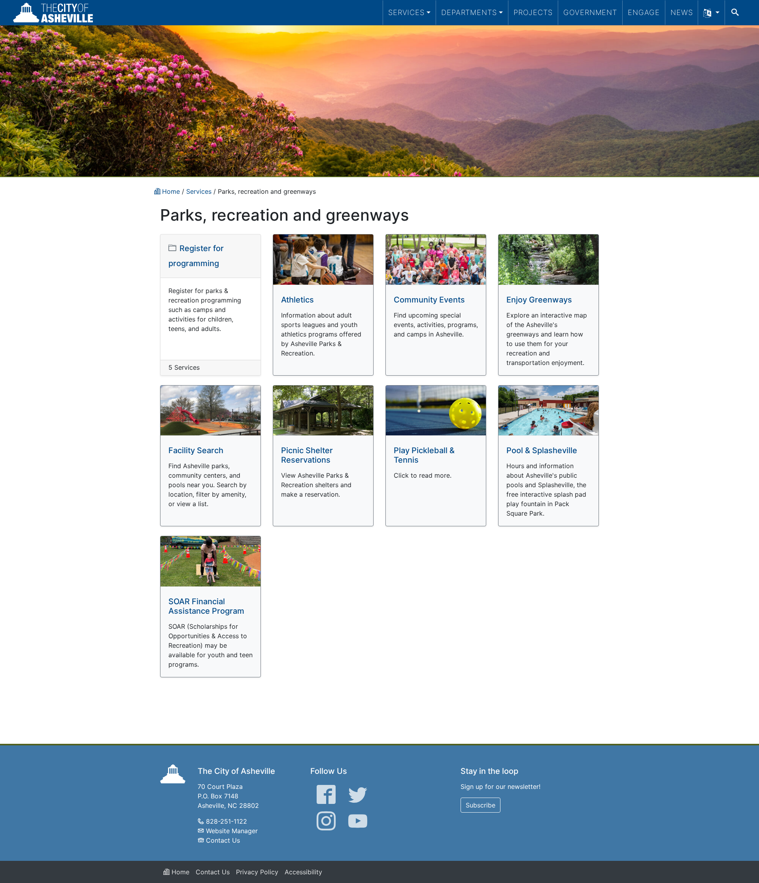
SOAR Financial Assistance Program (206, 606)
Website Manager (232, 831)
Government (590, 12)
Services (406, 12)
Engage (644, 12)
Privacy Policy (257, 872)
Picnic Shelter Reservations (307, 455)
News (681, 12)
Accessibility (303, 872)
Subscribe (480, 805)
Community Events (429, 299)
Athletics (297, 299)
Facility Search (195, 450)
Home (179, 872)
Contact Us (223, 840)
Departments (469, 12)
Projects (533, 12)
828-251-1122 (226, 821)
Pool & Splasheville (541, 450)
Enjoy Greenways (539, 299)
